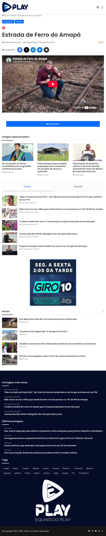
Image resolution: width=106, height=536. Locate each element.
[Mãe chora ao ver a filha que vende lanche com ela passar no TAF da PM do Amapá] (9, 213)
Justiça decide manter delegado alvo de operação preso (48, 233)
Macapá (89, 468)
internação (78, 468)
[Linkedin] (33, 50)
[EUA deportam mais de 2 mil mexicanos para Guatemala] (9, 323)
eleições (36, 468)
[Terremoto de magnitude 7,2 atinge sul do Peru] (9, 335)
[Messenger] (40, 50)
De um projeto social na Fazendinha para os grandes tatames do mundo (16, 166)
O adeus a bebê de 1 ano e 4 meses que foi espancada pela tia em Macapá (57, 221)
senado (65, 473)
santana (46, 473)
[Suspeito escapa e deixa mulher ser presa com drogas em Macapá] (9, 250)
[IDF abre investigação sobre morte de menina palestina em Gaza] (9, 360)
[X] (26, 50)
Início (6, 15)
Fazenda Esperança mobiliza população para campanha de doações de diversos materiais (52, 167)
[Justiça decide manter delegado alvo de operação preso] (9, 237)
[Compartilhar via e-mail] (46, 50)
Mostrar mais (52, 124)
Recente (78, 186)
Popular (27, 186)
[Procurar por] (97, 8)
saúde (56, 473)
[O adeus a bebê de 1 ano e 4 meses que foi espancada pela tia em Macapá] (9, 225)
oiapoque (7, 473)
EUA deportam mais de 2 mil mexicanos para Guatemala (48, 319)
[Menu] (102, 8)
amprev (15, 468)
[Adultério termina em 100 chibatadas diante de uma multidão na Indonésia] (9, 347)
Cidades (25, 468)
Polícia (27, 473)
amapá (6, 468)
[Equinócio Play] (15, 7)
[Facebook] (20, 50)
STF (73, 473)
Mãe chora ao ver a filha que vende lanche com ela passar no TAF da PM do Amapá (61, 209)
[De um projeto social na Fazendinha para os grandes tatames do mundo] (17, 152)
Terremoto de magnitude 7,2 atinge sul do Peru (43, 331)
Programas (8, 21)
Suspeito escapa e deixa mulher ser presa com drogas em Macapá (53, 246)
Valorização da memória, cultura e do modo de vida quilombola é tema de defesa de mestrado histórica (88, 167)
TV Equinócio (84, 473)
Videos (13, 15)
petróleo (18, 473)
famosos (56, 468)
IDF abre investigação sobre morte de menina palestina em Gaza (52, 356)
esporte (46, 468)
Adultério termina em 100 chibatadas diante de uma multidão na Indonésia (57, 343)
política (37, 473)
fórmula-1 (66, 468)
